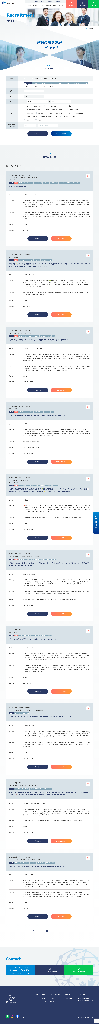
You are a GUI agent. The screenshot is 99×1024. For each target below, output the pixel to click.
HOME (29, 5)
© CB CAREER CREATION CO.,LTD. (85, 1017)
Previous (33, 931)
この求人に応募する (61, 238)
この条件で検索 (62, 133)
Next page (65, 931)
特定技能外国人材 (69, 998)
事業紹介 (41, 5)
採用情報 (61, 5)
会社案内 (35, 5)
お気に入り (71, 5)
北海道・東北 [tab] (27, 83)
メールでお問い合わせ (49, 972)
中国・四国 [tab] (76, 83)
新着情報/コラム (59, 1)
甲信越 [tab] (43, 83)
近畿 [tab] (68, 83)
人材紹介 (67, 994)
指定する (27, 91)
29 (59, 931)
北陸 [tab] (52, 83)
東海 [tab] (60, 83)
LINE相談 (93, 5)
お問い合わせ (83, 5)
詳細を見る (38, 238)
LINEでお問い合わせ (78, 972)
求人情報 (50, 1)
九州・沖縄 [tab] (84, 83)
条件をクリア (37, 133)
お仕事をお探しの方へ (39, 1)
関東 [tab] (35, 83)
